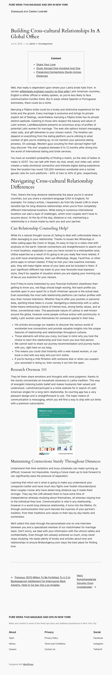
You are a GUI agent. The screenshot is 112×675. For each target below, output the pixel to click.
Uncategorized (45, 43)
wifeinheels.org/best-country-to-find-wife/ (45, 91)
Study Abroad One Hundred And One (58, 68)
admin (32, 43)
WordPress (28, 664)
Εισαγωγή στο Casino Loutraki (29, 11)
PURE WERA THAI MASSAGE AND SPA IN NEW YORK (38, 4)
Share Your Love (46, 64)
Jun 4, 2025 (16, 43)
